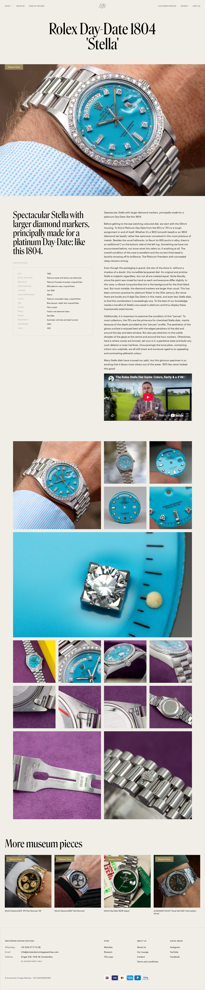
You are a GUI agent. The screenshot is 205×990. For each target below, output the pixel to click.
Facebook (175, 956)
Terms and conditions (147, 961)
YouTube (174, 952)
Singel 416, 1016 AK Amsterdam (37, 956)
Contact (141, 956)
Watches (108, 947)
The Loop (108, 956)
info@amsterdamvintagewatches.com (40, 952)
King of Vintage (36, 6)
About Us (141, 947)
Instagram (175, 947)
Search (184, 6)
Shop (7, 6)
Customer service (167, 6)
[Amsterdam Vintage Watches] (102, 6)
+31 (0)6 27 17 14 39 (31, 947)
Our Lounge (142, 952)
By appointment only (31, 961)
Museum (20, 6)
